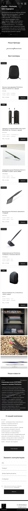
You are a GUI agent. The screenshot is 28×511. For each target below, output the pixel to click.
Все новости (23, 380)
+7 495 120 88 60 (22, 505)
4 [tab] (15, 34)
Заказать (23, 97)
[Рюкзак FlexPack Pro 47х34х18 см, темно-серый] (14, 277)
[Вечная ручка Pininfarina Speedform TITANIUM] (14, 196)
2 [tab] (12, 34)
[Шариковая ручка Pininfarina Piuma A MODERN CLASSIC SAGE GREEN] (14, 155)
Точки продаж (14, 448)
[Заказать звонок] (22, 4)
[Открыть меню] (25, 3)
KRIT (26, 509)
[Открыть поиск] (18, 4)
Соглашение (16, 487)
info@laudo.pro (22, 507)
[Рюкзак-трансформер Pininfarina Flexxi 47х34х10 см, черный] (14, 72)
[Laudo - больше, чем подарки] (3, 3)
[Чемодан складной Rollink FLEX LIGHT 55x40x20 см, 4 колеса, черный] (14, 113)
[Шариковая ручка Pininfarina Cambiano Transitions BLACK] (14, 238)
